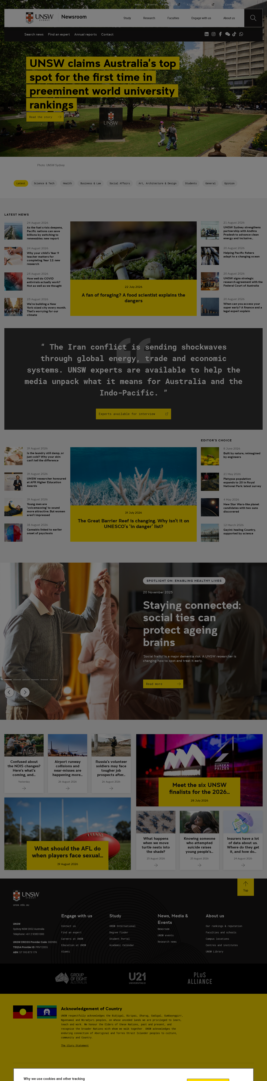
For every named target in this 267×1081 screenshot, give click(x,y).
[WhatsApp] (241, 34)
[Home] (39, 18)
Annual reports (85, 34)
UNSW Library (214, 951)
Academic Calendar (121, 945)
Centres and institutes (222, 945)
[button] (245, 887)
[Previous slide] (9, 692)
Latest (21, 183)
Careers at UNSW (72, 938)
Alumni (65, 951)
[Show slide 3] (35, 679)
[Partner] (72, 18)
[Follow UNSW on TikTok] (234, 34)
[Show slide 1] (17, 679)
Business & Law (90, 183)
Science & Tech (44, 183)
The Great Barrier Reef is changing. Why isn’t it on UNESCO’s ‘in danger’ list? (133, 523)
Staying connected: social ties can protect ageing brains (192, 623)
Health (67, 183)
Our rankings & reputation (224, 926)
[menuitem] (127, 18)
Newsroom (163, 929)
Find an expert (59, 34)
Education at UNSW (73, 945)
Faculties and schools (221, 932)
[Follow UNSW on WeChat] (227, 34)
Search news (34, 34)
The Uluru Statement (75, 1045)
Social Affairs (120, 183)
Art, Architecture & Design (157, 183)
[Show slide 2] (26, 679)
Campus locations (217, 938)
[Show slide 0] (8, 679)
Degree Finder (118, 932)
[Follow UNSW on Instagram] (213, 34)
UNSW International (122, 926)
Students (191, 183)
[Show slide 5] (53, 679)
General (210, 183)
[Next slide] (25, 692)
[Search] (253, 18)
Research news (167, 941)
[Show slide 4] (44, 679)
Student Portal (119, 938)
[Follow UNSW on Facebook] (220, 34)
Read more (154, 684)
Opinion (229, 183)
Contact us (68, 926)
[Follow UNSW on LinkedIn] (207, 34)
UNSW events (166, 935)
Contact (107, 34)
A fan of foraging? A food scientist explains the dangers (133, 297)
